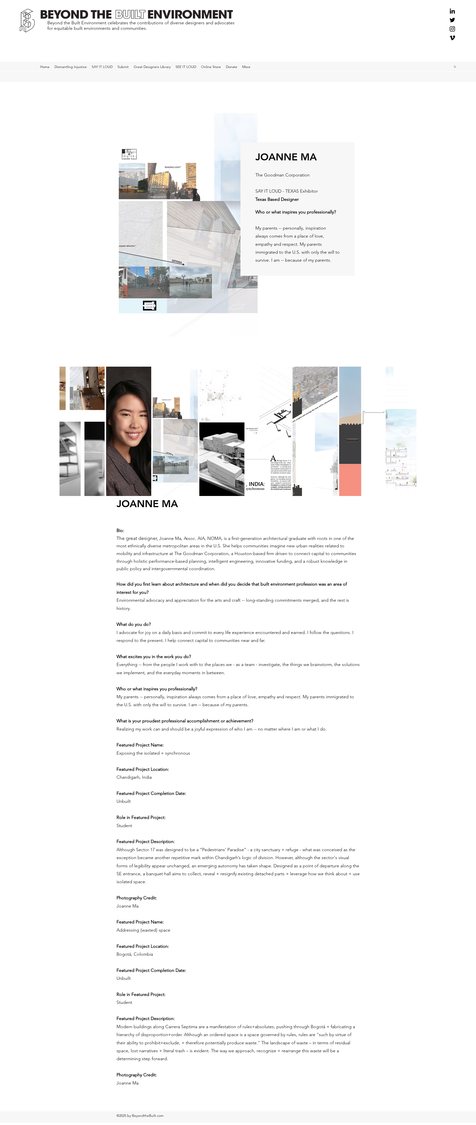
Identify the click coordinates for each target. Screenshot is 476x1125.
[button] (455, 67)
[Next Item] (408, 431)
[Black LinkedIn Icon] (452, 11)
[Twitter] (452, 20)
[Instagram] (452, 29)
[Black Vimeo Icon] (452, 37)
